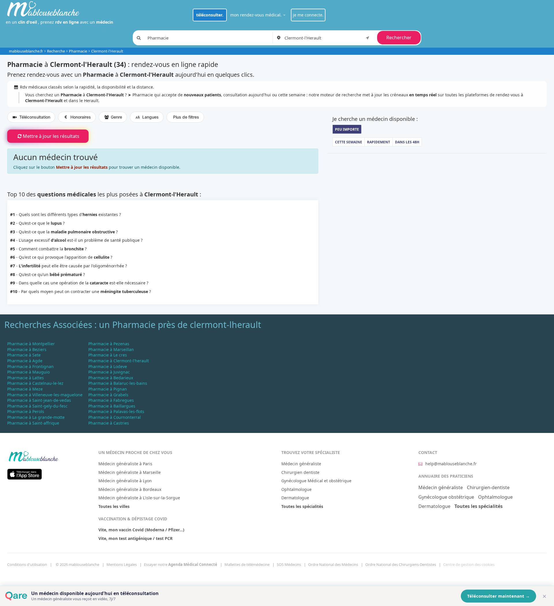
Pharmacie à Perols (25, 411)
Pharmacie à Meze (25, 389)
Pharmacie (78, 51)
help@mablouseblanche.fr (451, 463)
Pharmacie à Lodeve (107, 366)
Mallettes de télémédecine (246, 564)
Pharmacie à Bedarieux (110, 377)
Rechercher (398, 37)
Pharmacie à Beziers (26, 349)
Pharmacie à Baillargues (111, 406)
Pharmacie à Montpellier (31, 343)
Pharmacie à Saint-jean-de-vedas (39, 400)
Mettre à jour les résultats (51, 136)
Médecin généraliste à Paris (125, 463)
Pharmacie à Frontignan (30, 366)
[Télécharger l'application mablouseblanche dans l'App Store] (24, 473)
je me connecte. (308, 15)
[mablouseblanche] (33, 455)
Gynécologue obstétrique (446, 497)
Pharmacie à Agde (24, 360)
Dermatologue (295, 497)
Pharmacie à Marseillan (111, 349)
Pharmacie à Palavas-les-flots (116, 411)
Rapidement (378, 142)
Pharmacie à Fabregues (111, 400)
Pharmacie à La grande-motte (36, 417)
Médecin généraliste (301, 463)
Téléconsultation (34, 117)
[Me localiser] (368, 37)
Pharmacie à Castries (108, 423)
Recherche (56, 51)
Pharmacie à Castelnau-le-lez (35, 383)
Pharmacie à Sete (24, 355)
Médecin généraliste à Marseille (129, 472)
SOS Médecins (289, 564)
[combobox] (328, 38)
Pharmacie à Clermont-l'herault (118, 360)
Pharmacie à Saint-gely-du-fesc (37, 406)
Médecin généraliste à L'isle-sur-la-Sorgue (139, 497)
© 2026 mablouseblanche (77, 564)
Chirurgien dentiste (300, 472)
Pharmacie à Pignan (107, 389)
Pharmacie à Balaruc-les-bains (117, 383)
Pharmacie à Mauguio (28, 372)
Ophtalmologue (296, 489)
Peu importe (347, 129)
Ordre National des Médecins (333, 564)
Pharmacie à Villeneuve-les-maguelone (45, 394)
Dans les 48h (407, 142)
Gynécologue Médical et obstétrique (316, 480)
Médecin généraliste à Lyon (125, 480)
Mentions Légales (121, 564)
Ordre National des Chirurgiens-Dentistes (400, 564)
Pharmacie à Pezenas (108, 343)
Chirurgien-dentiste (488, 487)
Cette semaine (348, 142)
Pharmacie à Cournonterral (114, 417)
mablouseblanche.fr (26, 51)
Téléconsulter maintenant (498, 596)
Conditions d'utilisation (27, 564)
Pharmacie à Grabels (108, 394)
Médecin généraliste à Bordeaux (129, 489)
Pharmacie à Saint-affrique (33, 423)
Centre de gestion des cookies (469, 564)
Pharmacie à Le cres (107, 355)
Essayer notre (180, 564)
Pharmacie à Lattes (25, 377)
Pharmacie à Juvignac (109, 372)
